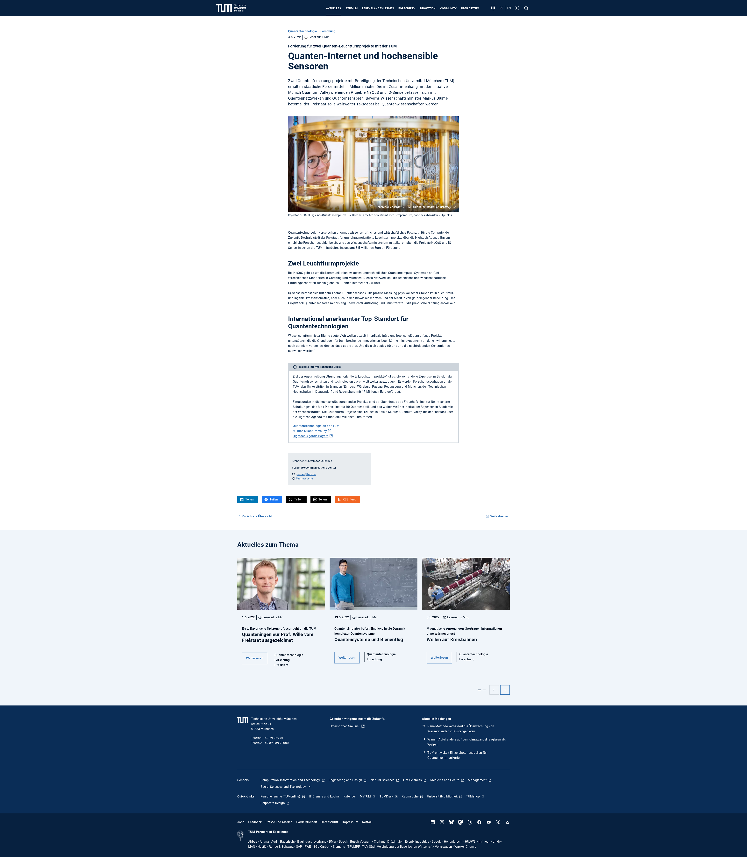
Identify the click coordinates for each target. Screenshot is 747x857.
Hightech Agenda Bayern (310, 436)
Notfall (367, 822)
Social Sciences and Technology (283, 787)
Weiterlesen (254, 658)
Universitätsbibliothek (442, 796)
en (509, 8)
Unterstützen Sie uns (344, 726)
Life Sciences (413, 780)
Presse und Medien (279, 822)
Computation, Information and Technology (290, 780)
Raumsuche (410, 796)
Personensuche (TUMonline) (280, 796)
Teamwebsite (304, 478)
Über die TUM (470, 8)
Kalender (350, 796)
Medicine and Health (445, 780)
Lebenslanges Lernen (378, 8)
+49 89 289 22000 (276, 743)
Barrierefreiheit (306, 822)
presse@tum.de (306, 474)
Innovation (427, 8)
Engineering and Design (346, 780)
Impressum (350, 822)
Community (448, 8)
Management (477, 780)
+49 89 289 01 (273, 738)
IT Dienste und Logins (324, 796)
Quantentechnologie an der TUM (316, 426)
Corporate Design (273, 803)
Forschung (406, 8)
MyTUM (366, 796)
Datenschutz (329, 822)
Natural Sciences (383, 780)
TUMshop (473, 796)
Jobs (240, 822)
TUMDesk (387, 796)
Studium (352, 8)
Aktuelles (333, 8)
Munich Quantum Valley (310, 431)
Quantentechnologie (302, 31)
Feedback (255, 822)
